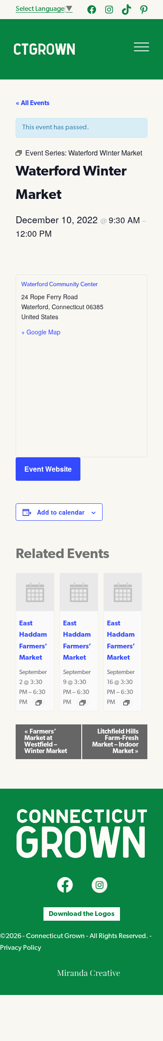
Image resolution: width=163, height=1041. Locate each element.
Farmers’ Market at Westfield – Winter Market (45, 742)
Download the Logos (81, 913)
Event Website (48, 469)
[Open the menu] (141, 47)
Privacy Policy (20, 948)
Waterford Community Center (59, 284)
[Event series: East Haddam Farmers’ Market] (39, 702)
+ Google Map (40, 331)
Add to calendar (60, 512)
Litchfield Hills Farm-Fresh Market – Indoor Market (115, 742)
